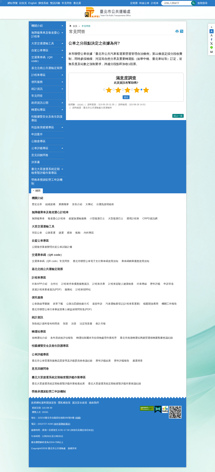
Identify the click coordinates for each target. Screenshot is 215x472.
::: (1, 1)
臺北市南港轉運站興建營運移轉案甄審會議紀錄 (146, 337)
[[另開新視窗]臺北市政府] (165, 409)
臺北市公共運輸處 (107, 12)
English (32, 3)
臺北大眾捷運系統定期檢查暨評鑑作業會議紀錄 (114, 383)
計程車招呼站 (83, 289)
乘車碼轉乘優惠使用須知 (135, 261)
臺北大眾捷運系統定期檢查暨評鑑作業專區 (59, 377)
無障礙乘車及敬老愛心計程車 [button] (45, 34)
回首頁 (23, 3)
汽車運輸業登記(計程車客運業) (123, 303)
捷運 (61, 232)
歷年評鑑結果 (103, 360)
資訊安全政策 (79, 402)
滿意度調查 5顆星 (146, 90)
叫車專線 (142, 283)
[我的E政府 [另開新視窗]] (158, 409)
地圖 (78, 417)
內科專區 (89, 232)
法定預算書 (86, 323)
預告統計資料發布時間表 (46, 323)
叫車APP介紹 (39, 283)
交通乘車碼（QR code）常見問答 (51, 261)
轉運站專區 (39, 331)
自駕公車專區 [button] (39, 50)
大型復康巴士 (115, 218)
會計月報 (101, 323)
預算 (65, 323)
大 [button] (211, 35)
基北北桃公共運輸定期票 (46, 68)
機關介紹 (37, 198)
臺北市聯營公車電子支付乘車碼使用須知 (95, 261)
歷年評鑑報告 (121, 360)
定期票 (134, 3)
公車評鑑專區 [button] (39, 148)
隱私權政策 (64, 402)
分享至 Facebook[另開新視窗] (211, 39)
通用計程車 (133, 218)
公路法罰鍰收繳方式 (77, 303)
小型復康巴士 (97, 218)
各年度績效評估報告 (61, 337)
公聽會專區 (38, 141)
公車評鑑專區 (40, 354)
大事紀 (89, 204)
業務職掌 (64, 204)
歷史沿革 (37, 204)
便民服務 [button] (37, 81)
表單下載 (58, 303)
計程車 (154, 3)
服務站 (68, 289)
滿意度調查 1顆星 (109, 90)
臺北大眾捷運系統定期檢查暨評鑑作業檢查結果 (58, 383)
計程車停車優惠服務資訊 (75, 283)
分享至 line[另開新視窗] (211, 48)
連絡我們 (94, 402)
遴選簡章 (138, 360)
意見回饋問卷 (39, 155)
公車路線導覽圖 (41, 303)
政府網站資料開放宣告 (43, 402)
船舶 (77, 232)
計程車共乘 (98, 283)
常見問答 (67, 3)
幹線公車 (144, 3)
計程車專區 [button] (38, 75)
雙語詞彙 (55, 3)
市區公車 (37, 232)
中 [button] (211, 31)
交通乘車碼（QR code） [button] (42, 59)
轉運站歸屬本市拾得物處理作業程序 (96, 337)
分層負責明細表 (105, 204)
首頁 (75, 26)
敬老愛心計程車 (56, 218)
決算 (73, 323)
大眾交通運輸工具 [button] (42, 43)
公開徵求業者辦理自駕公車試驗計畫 (52, 247)
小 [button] (211, 27)
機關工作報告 (169, 303)
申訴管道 (169, 283)
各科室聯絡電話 (62, 424)
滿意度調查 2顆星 (118, 90)
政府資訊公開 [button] (39, 102)
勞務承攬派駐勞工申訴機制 (46, 181)
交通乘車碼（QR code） (47, 254)
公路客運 (50, 232)
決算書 (35, 162)
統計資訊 (37, 317)
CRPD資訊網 (149, 218)
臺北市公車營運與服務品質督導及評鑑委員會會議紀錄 (62, 360)
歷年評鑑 (155, 283)
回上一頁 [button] (178, 116)
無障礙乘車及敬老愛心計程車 (50, 212)
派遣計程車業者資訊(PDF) (46, 289)
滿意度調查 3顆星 (127, 90)
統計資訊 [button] (37, 88)
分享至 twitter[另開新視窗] (211, 44)
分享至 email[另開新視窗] (211, 52)
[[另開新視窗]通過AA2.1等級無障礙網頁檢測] (147, 408)
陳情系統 (43, 3)
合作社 (54, 283)
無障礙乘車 (38, 218)
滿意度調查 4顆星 (137, 90)
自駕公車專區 (40, 240)
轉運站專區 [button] (38, 109)
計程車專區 (39, 277)
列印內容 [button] (177, 31)
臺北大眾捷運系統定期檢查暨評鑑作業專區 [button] (45, 170)
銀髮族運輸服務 (77, 218)
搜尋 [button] (193, 3)
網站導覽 (13, 3)
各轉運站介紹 (39, 337)
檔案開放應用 (150, 303)
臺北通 (77, 3)
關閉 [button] (37, 190)
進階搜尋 (202, 3)
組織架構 (50, 204)
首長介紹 (77, 204)
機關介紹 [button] (37, 25)
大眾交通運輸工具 (43, 226)
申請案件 (37, 134)
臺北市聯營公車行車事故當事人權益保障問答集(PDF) (62, 309)
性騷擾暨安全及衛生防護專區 (46, 118)
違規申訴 (97, 303)
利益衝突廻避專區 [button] (42, 127)
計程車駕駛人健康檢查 (120, 283)
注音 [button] (182, 31)
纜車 (69, 232)
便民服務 (37, 297)
